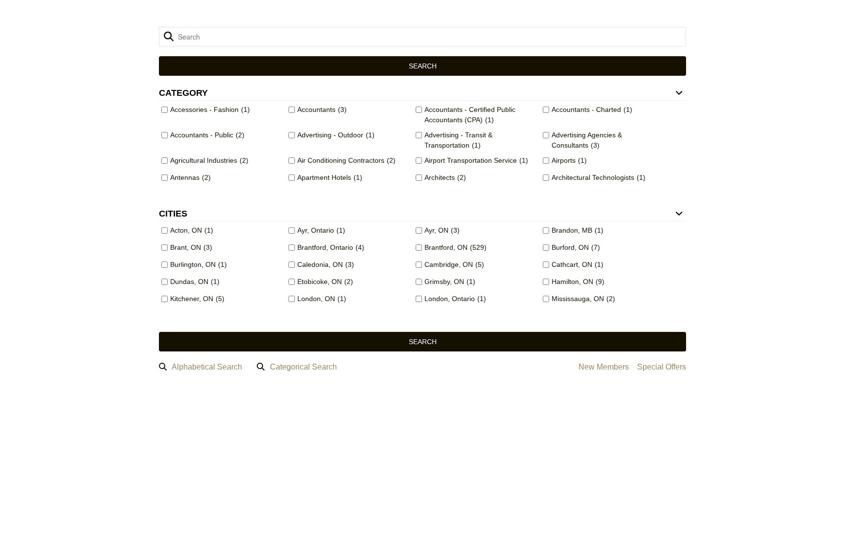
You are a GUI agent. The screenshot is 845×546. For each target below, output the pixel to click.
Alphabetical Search (207, 367)
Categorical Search (303, 367)
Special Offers (661, 367)
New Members (603, 367)
